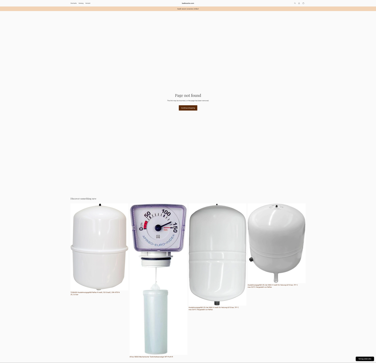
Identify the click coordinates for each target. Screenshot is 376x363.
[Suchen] (295, 3)
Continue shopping (188, 108)
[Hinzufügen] (125, 287)
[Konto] (299, 3)
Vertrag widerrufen (364, 359)
